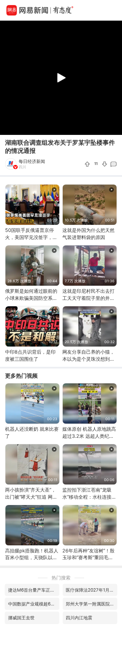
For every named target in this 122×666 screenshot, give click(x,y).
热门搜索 (61, 577)
